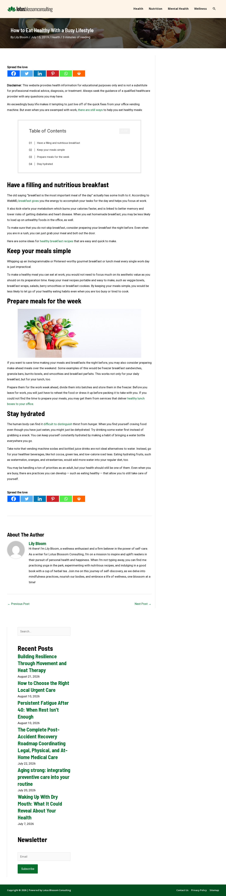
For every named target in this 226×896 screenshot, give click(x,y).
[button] (214, 9)
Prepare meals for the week (53, 157)
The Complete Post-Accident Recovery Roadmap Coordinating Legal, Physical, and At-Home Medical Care (42, 743)
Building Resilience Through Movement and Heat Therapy (42, 663)
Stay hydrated (45, 164)
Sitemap (214, 890)
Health (56, 37)
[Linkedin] (40, 73)
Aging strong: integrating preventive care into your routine (44, 777)
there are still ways (90, 110)
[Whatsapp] (66, 73)
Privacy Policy (199, 890)
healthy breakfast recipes (56, 241)
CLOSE (124, 131)
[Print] (79, 73)
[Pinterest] (53, 73)
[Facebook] (13, 73)
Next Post (143, 604)
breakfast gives (28, 201)
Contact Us (182, 890)
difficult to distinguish (57, 424)
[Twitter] (26, 73)
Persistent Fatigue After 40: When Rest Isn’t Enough (43, 709)
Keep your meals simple (51, 149)
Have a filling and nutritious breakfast (58, 143)
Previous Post (18, 604)
